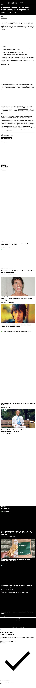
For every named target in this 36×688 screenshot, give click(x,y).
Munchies (21, 2)
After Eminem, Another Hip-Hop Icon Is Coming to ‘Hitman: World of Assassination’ (17, 271)
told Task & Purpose (23, 123)
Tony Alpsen (9, 407)
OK (0, 683)
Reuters (2, 29)
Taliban (6, 135)
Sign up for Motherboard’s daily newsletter (9, 116)
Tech (18, 2)
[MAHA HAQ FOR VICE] (18, 548)
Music (9, 3)
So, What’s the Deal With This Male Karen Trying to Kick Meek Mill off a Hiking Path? (16, 244)
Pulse (13, 2)
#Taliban (20, 48)
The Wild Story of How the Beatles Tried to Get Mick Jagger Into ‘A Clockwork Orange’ (16, 326)
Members (16, 3)
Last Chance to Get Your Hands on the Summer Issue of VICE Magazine (16, 299)
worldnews (11, 135)
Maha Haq (8, 563)
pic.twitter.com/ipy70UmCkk (18, 52)
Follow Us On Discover (6, 138)
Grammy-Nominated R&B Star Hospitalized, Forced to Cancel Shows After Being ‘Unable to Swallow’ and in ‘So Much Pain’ (17, 533)
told (33, 60)
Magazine (10, 2)
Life (16, 2)
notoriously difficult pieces (23, 109)
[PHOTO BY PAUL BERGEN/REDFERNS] (18, 574)
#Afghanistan (17, 49)
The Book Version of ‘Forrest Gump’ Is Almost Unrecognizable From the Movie (14, 430)
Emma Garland (11, 302)
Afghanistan (3, 135)
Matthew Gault (4, 12)
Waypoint (12, 3)
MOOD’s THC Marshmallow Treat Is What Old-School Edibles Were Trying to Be (16, 560)
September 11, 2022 (23, 54)
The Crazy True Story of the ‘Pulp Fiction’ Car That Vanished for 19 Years (18, 404)
